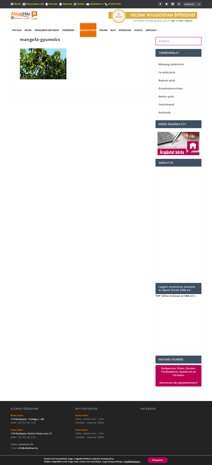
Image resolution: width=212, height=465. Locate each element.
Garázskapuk (166, 104)
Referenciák (125, 30)
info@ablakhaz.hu (96, 4)
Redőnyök (80, 4)
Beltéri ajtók (52, 4)
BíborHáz (17, 4)
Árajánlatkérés (88, 30)
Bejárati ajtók (67, 4)
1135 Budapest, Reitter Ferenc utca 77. (31, 433)
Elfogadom (157, 460)
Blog (113, 30)
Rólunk (103, 30)
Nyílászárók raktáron (47, 30)
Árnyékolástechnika (171, 88)
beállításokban (132, 461)
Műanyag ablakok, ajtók (34, 4)
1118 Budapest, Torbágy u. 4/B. (27, 419)
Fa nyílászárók (167, 72)
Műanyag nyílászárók (171, 64)
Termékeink (68, 30)
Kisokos (138, 30)
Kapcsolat (151, 30)
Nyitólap (16, 30)
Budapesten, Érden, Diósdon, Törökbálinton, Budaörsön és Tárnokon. (178, 376)
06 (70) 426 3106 (114, 4)
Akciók (28, 30)
